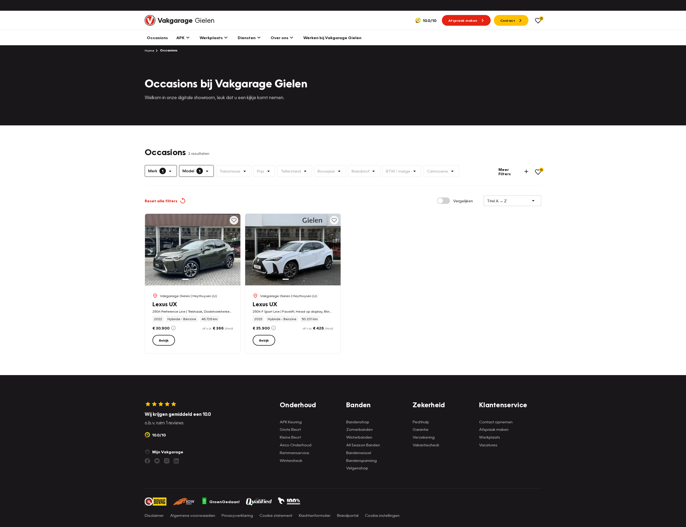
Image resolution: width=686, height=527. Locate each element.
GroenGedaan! (224, 501)
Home (149, 50)
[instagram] (166, 461)
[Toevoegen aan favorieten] (234, 220)
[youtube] (157, 461)
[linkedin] (176, 461)
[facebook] (147, 461)
